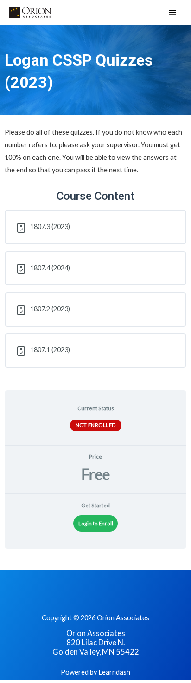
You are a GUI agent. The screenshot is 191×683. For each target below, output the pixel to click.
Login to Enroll (95, 523)
